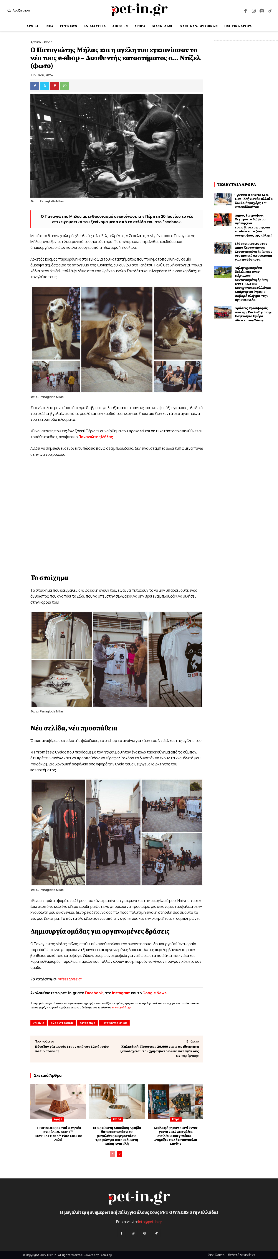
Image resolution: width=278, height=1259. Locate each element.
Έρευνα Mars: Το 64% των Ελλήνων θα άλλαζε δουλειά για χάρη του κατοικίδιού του (253, 201)
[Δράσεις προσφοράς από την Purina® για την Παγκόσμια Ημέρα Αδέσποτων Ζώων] (223, 312)
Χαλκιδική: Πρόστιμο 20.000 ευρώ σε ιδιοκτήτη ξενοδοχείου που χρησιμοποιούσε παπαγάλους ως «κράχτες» (159, 1051)
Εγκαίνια (38, 1023)
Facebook (94, 992)
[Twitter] (44, 86)
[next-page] (119, 1154)
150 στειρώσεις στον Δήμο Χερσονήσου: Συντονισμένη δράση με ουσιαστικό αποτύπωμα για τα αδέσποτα (253, 251)
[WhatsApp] (64, 86)
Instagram (121, 992)
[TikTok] (270, 10)
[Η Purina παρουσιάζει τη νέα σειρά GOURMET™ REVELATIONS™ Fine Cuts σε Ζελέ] (58, 1101)
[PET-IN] (139, 10)
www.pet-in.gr (121, 1008)
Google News (154, 992)
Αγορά (48, 42)
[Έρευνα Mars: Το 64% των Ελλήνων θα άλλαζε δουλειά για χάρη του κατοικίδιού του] (223, 199)
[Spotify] (262, 10)
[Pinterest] (54, 86)
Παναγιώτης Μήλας (114, 1023)
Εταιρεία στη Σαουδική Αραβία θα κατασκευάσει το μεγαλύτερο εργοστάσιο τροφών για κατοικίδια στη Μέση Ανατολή (117, 1136)
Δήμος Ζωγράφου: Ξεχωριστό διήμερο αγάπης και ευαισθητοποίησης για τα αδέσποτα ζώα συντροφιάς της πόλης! (253, 225)
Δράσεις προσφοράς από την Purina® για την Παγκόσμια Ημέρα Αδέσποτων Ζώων (253, 314)
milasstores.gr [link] (70, 978)
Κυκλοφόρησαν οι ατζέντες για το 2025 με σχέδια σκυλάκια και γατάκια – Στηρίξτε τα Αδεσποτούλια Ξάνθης (176, 1136)
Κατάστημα (87, 1023)
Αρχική (35, 42)
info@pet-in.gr (150, 1221)
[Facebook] (245, 10)
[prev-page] (112, 1154)
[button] (17, 10)
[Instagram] (253, 10)
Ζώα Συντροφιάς (61, 1023)
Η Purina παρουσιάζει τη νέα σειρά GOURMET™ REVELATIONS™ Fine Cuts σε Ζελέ (58, 1134)
